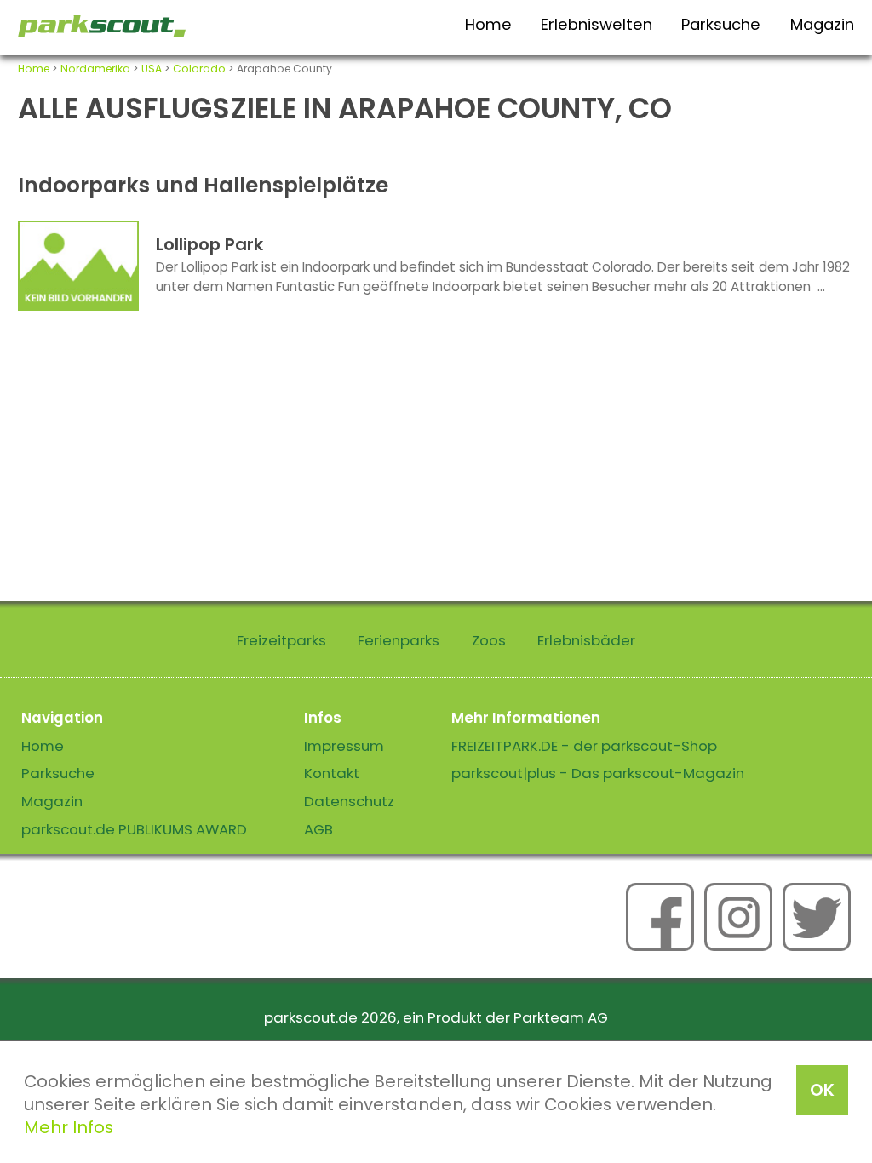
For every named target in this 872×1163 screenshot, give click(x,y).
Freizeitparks (281, 640)
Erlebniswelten (596, 24)
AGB (318, 829)
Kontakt (331, 773)
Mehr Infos (68, 1127)
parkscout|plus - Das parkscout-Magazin (597, 773)
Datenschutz (349, 801)
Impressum (344, 746)
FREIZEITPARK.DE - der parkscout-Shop (584, 746)
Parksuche (720, 24)
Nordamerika (95, 68)
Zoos (489, 640)
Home (488, 24)
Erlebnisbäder (586, 640)
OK (822, 1090)
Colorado (199, 68)
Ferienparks (398, 640)
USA (151, 68)
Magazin (822, 24)
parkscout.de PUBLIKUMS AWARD (134, 829)
